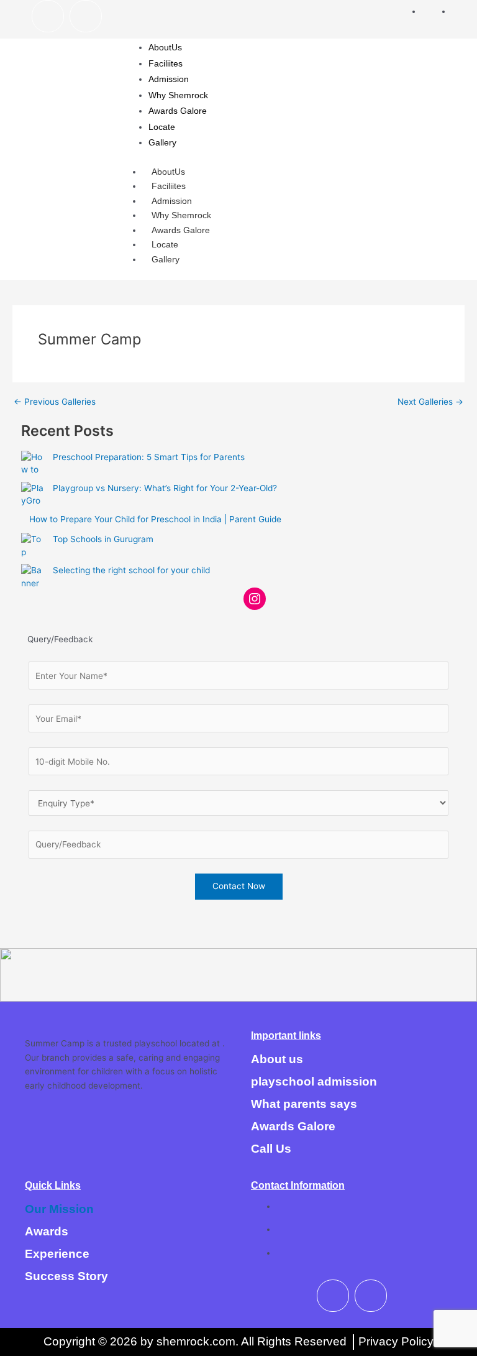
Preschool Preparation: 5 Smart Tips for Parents (149, 457)
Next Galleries (430, 402)
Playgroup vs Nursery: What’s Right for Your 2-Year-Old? (165, 488)
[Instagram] (254, 599)
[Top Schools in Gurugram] (33, 544)
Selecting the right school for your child (131, 570)
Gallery (165, 259)
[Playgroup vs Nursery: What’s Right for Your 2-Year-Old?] (33, 493)
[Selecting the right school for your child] (33, 576)
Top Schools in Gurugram (103, 539)
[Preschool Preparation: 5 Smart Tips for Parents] (33, 462)
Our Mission (59, 1208)
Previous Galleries (55, 402)
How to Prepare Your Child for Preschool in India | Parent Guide (155, 519)
